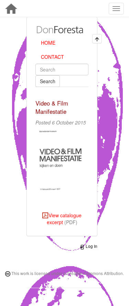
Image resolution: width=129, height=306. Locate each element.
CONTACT (52, 56)
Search (47, 81)
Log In (91, 246)
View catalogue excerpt (64, 219)
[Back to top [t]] (97, 38)
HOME (48, 42)
